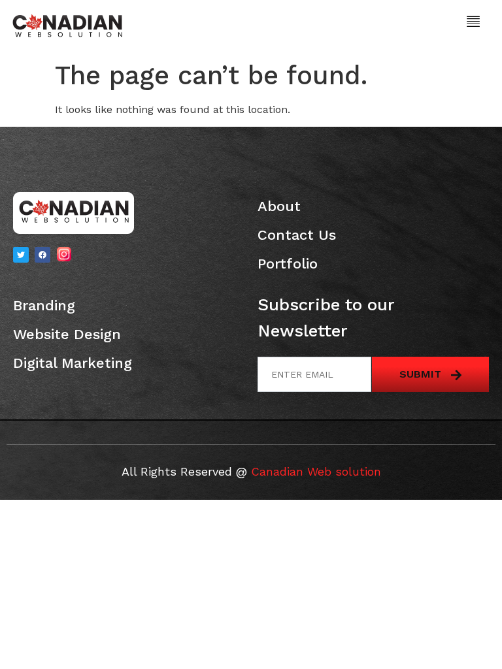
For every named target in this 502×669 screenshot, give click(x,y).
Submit (421, 374)
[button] (473, 23)
